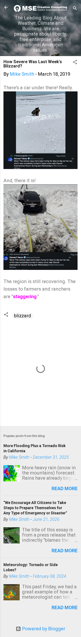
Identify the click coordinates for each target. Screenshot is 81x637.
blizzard (22, 315)
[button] (75, 62)
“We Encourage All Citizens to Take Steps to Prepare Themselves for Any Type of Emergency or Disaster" (35, 507)
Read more (65, 488)
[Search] (75, 8)
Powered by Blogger (43, 628)
